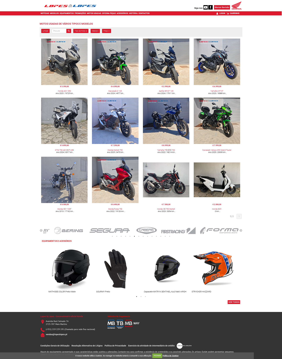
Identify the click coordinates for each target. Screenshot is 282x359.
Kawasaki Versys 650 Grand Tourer (216, 150)
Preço (106, 31)
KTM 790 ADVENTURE (64, 150)
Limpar (45, 31)
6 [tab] (134, 236)
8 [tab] (143, 236)
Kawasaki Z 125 (115, 91)
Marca (94, 31)
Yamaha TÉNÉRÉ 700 (166, 150)
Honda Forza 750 (115, 209)
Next (240, 230)
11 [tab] (156, 236)
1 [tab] (112, 236)
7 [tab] (138, 236)
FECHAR (157, 355)
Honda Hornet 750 (115, 150)
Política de (170, 355)
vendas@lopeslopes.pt (56, 334)
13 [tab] (165, 236)
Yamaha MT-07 (216, 91)
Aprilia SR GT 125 (166, 91)
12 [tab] (160, 236)
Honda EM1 (217, 209)
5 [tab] (130, 236)
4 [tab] (125, 236)
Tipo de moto (80, 31)
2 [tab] (116, 236)
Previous (41, 230)
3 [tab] (121, 236)
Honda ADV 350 (64, 91)
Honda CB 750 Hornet (166, 209)
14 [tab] (169, 236)
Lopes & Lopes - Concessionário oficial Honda (61, 316)
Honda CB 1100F (64, 209)
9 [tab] (147, 236)
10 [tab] (152, 236)
